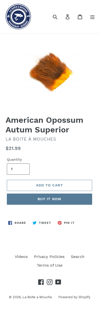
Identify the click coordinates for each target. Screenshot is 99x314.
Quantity (14, 159)
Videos (21, 256)
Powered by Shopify (74, 297)
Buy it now (49, 199)
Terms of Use (49, 265)
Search (78, 256)
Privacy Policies (49, 256)
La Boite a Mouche (37, 297)
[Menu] (92, 16)
